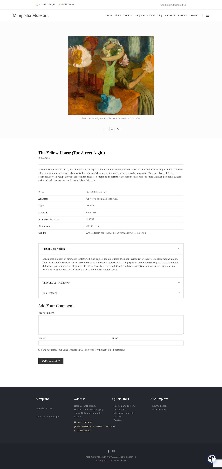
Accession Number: (48, 219)
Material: (43, 212)
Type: (41, 205)
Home (109, 15)
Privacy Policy (103, 460)
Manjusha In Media (145, 15)
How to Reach (159, 405)
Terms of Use (120, 460)
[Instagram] (113, 451)
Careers (182, 15)
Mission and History (124, 405)
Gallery (128, 15)
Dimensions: (45, 226)
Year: (41, 192)
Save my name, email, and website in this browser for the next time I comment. (83, 349)
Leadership (120, 409)
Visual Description (53, 248)
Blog (160, 15)
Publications (49, 292)
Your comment (46, 312)
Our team (170, 15)
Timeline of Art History (56, 282)
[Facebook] (108, 451)
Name (41, 338)
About (118, 15)
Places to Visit (159, 409)
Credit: (42, 232)
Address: (43, 198)
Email (115, 338)
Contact (194, 15)
